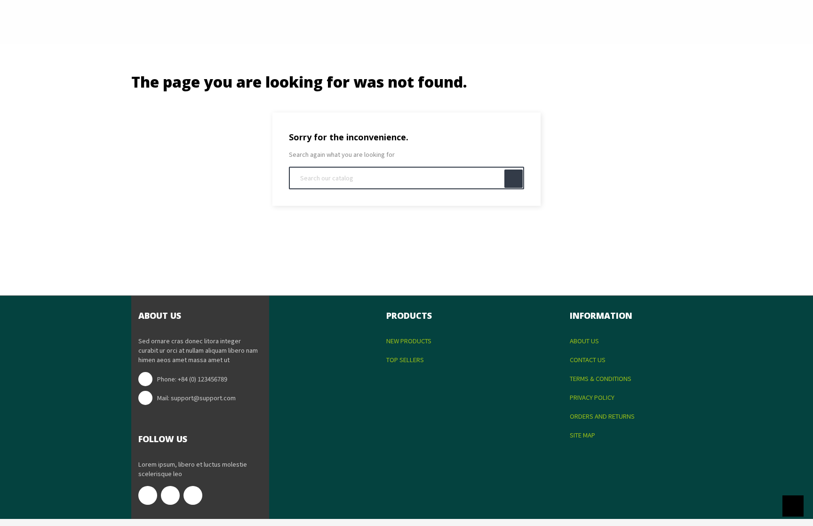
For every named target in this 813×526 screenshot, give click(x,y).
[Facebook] (147, 495)
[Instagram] (192, 495)
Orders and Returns (602, 416)
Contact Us (588, 359)
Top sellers (405, 359)
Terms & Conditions (600, 378)
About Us (584, 340)
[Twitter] (170, 495)
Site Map (582, 434)
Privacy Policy (592, 397)
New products (408, 340)
